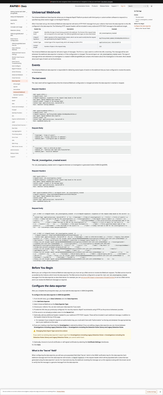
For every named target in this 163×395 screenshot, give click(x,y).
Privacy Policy (61, 391)
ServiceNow (16, 89)
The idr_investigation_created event (144, 20)
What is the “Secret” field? (143, 28)
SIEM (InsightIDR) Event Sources (18, 44)
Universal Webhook (19, 92)
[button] (19, 12)
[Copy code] (128, 94)
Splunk (15, 86)
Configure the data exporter (142, 26)
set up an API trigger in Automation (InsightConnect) (98, 277)
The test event (140, 17)
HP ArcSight (16, 84)
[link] (19, 49)
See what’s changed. (107, 1)
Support (114, 6)
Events (136, 15)
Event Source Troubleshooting (16, 62)
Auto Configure (16, 66)
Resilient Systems (18, 95)
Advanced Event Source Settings (18, 53)
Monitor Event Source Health (18, 58)
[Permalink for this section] (61, 12)
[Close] (160, 392)
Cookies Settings (151, 391)
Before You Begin (139, 23)
